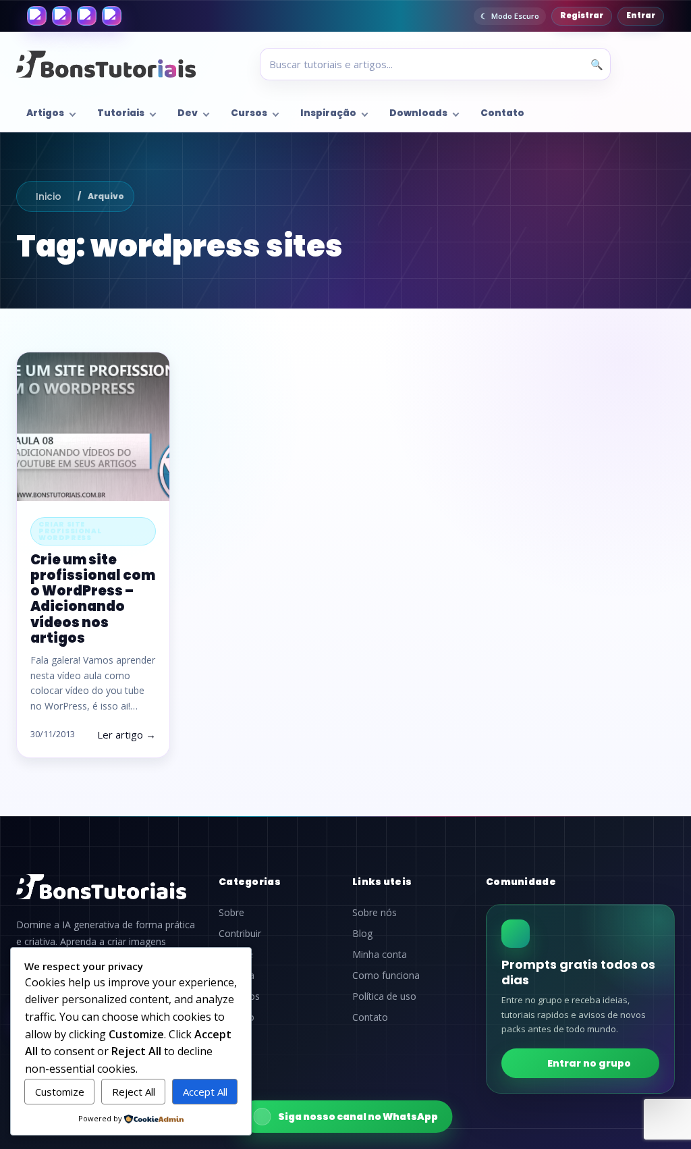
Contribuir (240, 934)
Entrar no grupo (589, 1063)
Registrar (581, 15)
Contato (502, 113)
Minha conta (379, 954)
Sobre (231, 913)
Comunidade (521, 881)
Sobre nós (374, 913)
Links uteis (382, 881)
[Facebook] (37, 16)
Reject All (133, 1091)
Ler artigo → (126, 734)
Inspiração (328, 113)
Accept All (205, 1091)
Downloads (418, 113)
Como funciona (386, 975)
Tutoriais (120, 113)
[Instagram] (62, 16)
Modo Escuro (515, 16)
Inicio (48, 196)
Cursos (249, 113)
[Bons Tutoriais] (106, 64)
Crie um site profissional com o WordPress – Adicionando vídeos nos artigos (92, 598)
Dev (187, 113)
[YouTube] (111, 16)
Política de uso (384, 996)
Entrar (640, 15)
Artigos (45, 113)
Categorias (250, 881)
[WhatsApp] (86, 16)
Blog (362, 934)
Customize (59, 1091)
